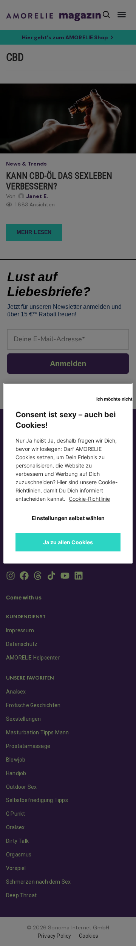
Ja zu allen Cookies (68, 542)
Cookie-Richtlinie (89, 498)
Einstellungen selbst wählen (68, 518)
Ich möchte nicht (114, 399)
